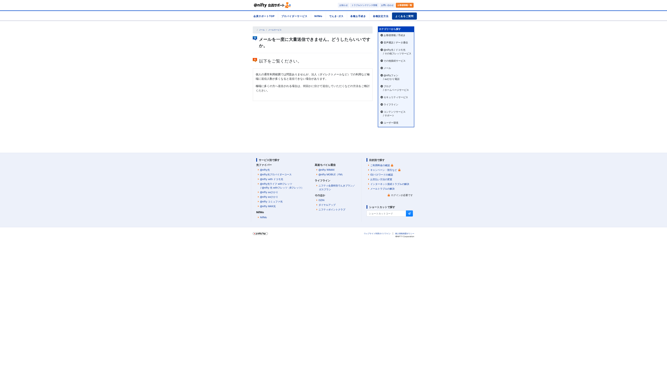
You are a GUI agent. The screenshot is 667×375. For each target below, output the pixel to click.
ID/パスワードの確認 (381, 174)
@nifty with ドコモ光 (271, 179)
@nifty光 (265, 169)
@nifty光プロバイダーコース (276, 174)
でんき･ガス (336, 16)
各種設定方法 (381, 16)
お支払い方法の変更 (381, 179)
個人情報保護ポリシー (404, 233)
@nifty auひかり (269, 192)
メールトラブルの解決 (382, 188)
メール (262, 30)
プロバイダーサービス (294, 16)
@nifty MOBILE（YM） (331, 174)
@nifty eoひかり (269, 196)
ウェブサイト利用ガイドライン (377, 233)
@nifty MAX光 (268, 206)
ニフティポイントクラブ (332, 209)
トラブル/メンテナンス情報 (364, 5)
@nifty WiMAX (327, 169)
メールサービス (275, 30)
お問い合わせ (387, 5)
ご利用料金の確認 (380, 165)
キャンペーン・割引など (383, 169)
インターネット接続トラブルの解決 (389, 183)
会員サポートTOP (264, 16)
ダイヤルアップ (327, 204)
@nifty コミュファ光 (271, 201)
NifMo (318, 16)
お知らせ (343, 5)
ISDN (321, 200)
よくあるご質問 (404, 16)
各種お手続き (358, 16)
